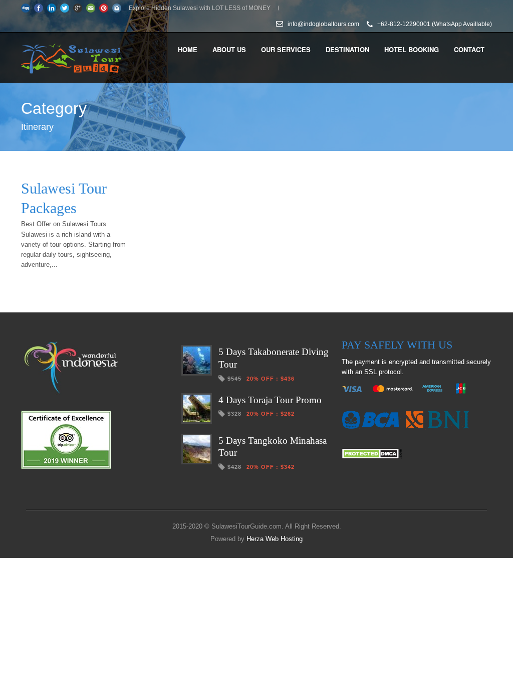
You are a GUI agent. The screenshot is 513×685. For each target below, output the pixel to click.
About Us (229, 49)
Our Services (286, 49)
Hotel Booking (411, 49)
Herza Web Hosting (274, 539)
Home (187, 49)
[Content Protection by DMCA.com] (372, 456)
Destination (347, 49)
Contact (469, 49)
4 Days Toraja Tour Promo (270, 400)
